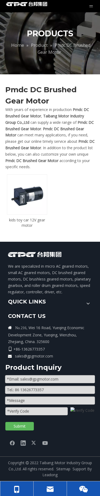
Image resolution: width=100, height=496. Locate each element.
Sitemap (63, 468)
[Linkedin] (23, 443)
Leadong (50, 474)
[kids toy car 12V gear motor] (27, 194)
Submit (20, 426)
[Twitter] (34, 443)
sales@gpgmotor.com (34, 356)
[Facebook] (12, 443)
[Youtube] (45, 443)
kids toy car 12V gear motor (27, 222)
